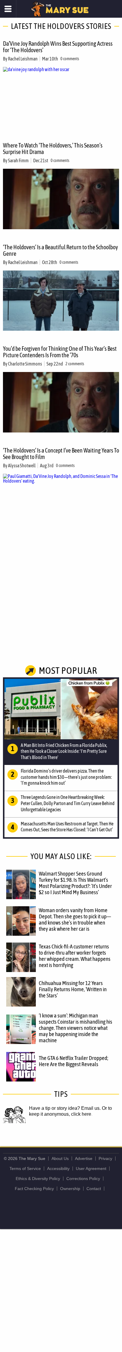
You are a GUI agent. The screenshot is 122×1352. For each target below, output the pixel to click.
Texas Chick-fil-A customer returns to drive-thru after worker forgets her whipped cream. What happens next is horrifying (74, 955)
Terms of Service (25, 1168)
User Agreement (91, 1168)
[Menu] (8, 9)
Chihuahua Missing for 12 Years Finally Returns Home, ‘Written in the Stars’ (73, 989)
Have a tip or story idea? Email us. (65, 1108)
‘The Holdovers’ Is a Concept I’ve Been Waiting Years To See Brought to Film (61, 453)
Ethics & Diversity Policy (38, 1178)
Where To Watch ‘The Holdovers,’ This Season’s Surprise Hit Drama (52, 148)
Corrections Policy (83, 1178)
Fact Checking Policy (34, 1188)
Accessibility (58, 1168)
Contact (93, 1188)
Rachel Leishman (23, 58)
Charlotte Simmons (25, 363)
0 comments (69, 59)
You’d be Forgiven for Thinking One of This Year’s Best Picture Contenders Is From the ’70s (60, 351)
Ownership (70, 1188)
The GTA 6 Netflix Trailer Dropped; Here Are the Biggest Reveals (73, 1061)
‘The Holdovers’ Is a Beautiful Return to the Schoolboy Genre (60, 250)
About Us (60, 1158)
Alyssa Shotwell (22, 465)
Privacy (105, 1158)
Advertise (83, 1158)
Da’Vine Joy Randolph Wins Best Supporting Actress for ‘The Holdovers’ (58, 46)
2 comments (74, 364)
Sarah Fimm (18, 160)
